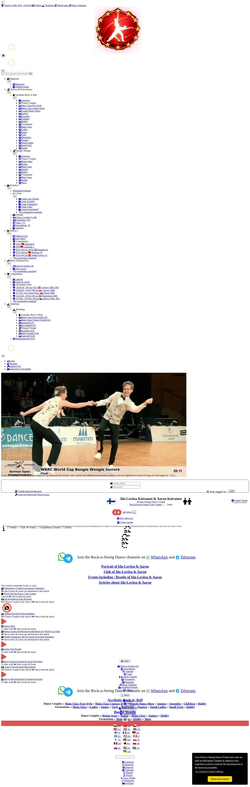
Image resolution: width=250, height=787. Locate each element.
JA (119, 740)
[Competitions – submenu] (9, 276)
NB (128, 740)
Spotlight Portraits (129, 687)
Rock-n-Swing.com (129, 666)
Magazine (129, 682)
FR (128, 733)
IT (138, 736)
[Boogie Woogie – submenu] (15, 153)
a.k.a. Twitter (129, 778)
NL (129, 729)
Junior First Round (12, 649)
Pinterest (129, 767)
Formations (129, 679)
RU (128, 743)
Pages (126, 661)
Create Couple (240, 500)
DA (119, 729)
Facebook (129, 762)
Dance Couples (129, 677)
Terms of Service (129, 708)
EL (119, 736)
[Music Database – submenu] (9, 263)
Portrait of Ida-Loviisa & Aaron (125, 566)
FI (119, 733)
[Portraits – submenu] (9, 188)
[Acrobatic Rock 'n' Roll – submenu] (15, 97)
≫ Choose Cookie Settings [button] (209, 771)
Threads (129, 772)
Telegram (187, 557)
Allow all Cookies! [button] (220, 779)
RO (119, 743)
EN (138, 729)
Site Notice (129, 705)
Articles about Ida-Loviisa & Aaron (125, 582)
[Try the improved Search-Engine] (31, 73)
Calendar (129, 671)
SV (138, 748)
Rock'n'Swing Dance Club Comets (146, 504)
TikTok (129, 775)
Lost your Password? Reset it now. (34, 494)
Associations (129, 669)
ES (128, 748)
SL (119, 748)
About (127, 695)
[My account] (3, 55)
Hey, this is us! (126, 518)
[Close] (3, 70)
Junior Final (9, 626)
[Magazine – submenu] (9, 81)
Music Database (129, 684)
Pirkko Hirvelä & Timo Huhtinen (20, 613)
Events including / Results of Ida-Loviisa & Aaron (125, 577)
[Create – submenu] (15, 196)
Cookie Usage (129, 713)
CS (138, 726)
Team (129, 703)
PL (138, 740)
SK (138, 743)
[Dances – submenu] (9, 92)
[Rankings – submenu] (9, 306)
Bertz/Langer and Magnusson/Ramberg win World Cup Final (32, 631)
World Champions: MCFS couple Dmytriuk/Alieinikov (29, 637)
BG (119, 726)
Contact (129, 700)
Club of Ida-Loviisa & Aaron (125, 572)
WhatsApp (159, 557)
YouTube (129, 783)
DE (137, 733)
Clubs (129, 674)
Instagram (129, 764)
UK (129, 751)
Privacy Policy (129, 711)
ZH (129, 726)
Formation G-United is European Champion (24, 588)
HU (129, 736)
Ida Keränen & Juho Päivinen (18, 599)
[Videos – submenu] (9, 233)
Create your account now (30, 491)
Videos (129, 690)
